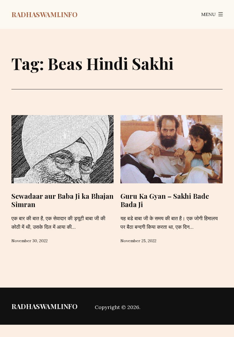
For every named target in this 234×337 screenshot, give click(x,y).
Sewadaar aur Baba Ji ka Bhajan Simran (62, 200)
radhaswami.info (44, 14)
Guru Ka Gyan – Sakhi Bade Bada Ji (164, 200)
